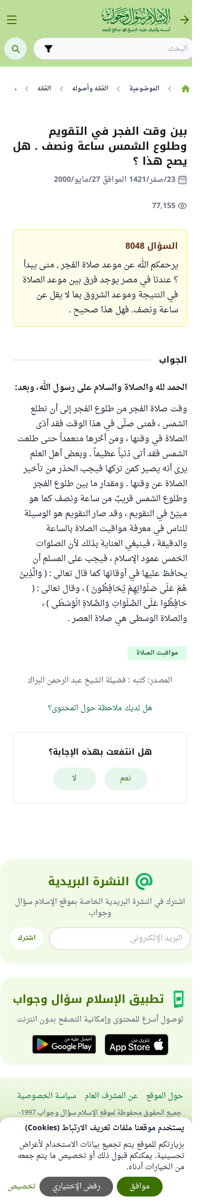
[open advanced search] (48, 48)
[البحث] (15, 48)
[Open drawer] (11, 19)
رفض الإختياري (76, 1186)
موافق (140, 1186)
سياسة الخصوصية (46, 1096)
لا (74, 778)
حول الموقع (164, 1096)
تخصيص (21, 1186)
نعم (125, 778)
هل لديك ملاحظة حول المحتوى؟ (100, 708)
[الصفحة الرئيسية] (185, 88)
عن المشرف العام (111, 1096)
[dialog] (96, 1160)
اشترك (27, 938)
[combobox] (122, 49)
